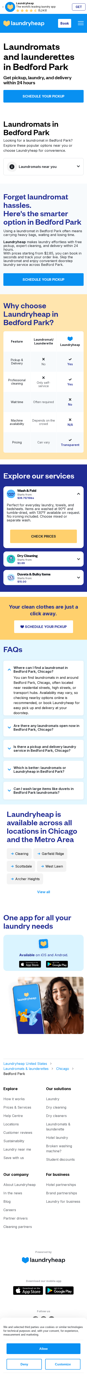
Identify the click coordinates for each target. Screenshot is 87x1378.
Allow (43, 1348)
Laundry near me (17, 1149)
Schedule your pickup (43, 96)
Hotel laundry (57, 1137)
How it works (14, 1099)
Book (64, 23)
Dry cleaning (56, 1107)
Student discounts (60, 1159)
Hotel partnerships (61, 1185)
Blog (7, 1201)
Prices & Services (17, 1107)
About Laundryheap (19, 1185)
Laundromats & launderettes (26, 1069)
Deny (24, 1364)
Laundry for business (63, 1201)
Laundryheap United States (25, 1064)
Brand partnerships (61, 1193)
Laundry (52, 1099)
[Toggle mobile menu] (81, 23)
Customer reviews (17, 1132)
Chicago (62, 1069)
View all (43, 892)
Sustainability (13, 1141)
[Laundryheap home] (23, 23)
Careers (9, 1210)
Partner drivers (15, 1218)
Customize (63, 1364)
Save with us (13, 1158)
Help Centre (13, 1116)
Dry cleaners (56, 1116)
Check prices (43, 536)
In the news (12, 1193)
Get (79, 7)
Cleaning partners (17, 1227)
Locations (11, 1124)
